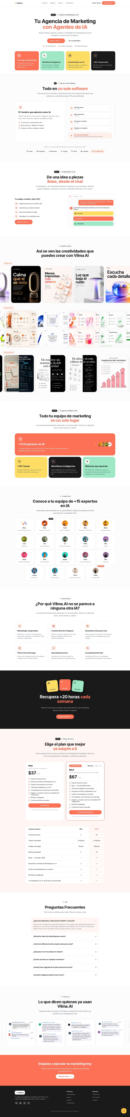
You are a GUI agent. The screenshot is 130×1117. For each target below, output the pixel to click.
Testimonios (69, 3)
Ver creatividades (74, 41)
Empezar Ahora (108, 3)
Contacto (95, 1100)
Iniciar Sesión (96, 3)
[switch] (96, 766)
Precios (60, 3)
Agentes (52, 3)
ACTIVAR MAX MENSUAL (85, 812)
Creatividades (71, 1103)
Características (71, 1094)
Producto (44, 3)
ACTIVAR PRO (44, 805)
